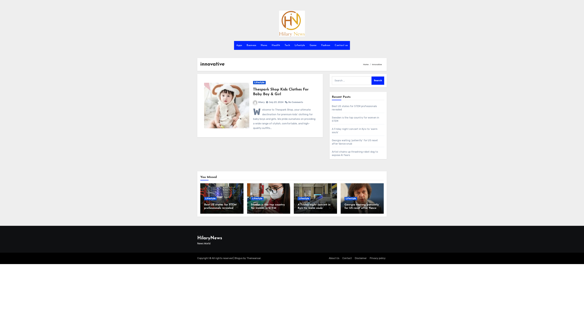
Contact (347, 258)
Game (313, 45)
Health (276, 45)
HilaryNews (209, 238)
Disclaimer (361, 258)
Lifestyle (300, 45)
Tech (287, 45)
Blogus (239, 258)
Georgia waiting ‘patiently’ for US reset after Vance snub (361, 208)
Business (251, 45)
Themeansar (254, 258)
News (264, 45)
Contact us (341, 45)
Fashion (325, 45)
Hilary (261, 102)
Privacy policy (378, 258)
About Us (334, 258)
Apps (239, 45)
